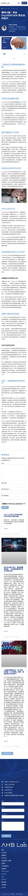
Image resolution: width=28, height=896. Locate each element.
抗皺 (2, 876)
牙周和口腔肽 (5, 871)
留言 (3, 463)
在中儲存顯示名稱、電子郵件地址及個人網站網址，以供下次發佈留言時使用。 (13, 503)
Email (3, 807)
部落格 (3, 863)
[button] (18, 3)
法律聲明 (3, 884)
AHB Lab (5, 421)
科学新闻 (22, 153)
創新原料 (3, 868)
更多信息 (6, 528)
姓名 (3, 801)
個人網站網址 (5, 495)
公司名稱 (4, 814)
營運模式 (3, 855)
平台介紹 (3, 858)
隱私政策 (3, 882)
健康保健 (3, 879)
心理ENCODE (21, 124)
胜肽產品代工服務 (6, 860)
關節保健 (3, 874)
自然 (3, 126)
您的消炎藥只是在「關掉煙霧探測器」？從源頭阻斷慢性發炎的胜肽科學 (13, 569)
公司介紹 (3, 852)
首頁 (2, 850)
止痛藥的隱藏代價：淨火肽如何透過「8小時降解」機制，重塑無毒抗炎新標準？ (14, 672)
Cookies (3, 887)
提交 (6, 835)
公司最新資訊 (5, 866)
